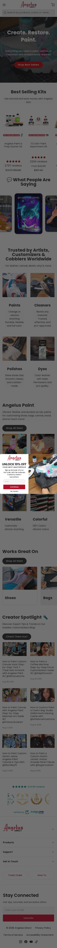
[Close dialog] (53, 457)
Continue (14, 487)
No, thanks (14, 491)
